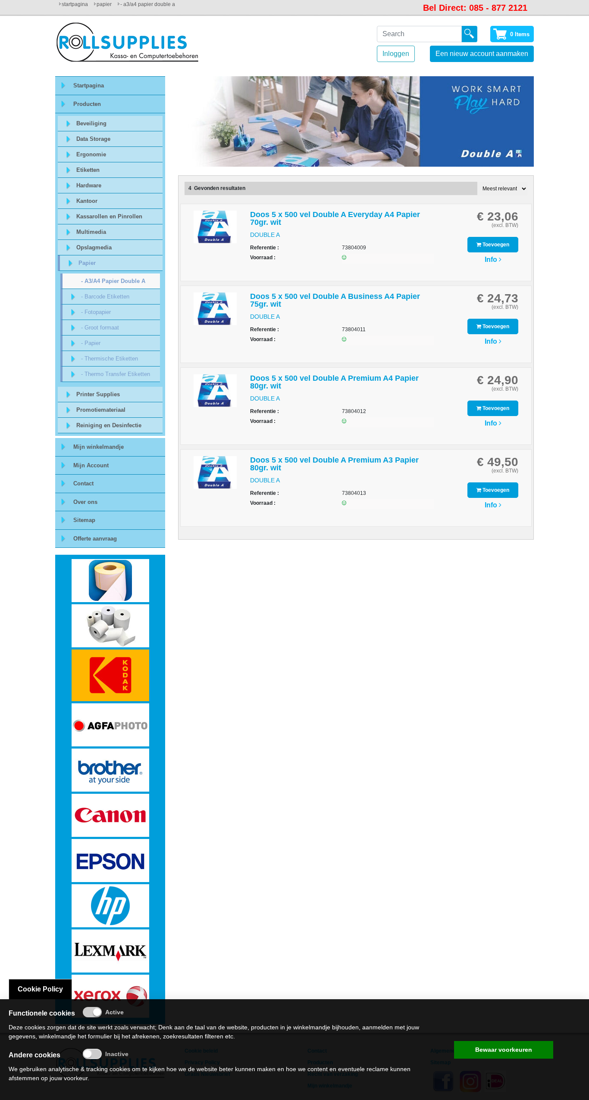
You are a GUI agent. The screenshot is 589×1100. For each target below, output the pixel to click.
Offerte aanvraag (95, 538)
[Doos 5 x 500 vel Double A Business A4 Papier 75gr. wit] (215, 313)
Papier (104, 4)
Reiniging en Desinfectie (108, 425)
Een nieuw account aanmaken (481, 53)
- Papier (90, 343)
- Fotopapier (96, 312)
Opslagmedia (94, 247)
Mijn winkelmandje (98, 447)
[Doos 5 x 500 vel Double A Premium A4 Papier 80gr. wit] (215, 395)
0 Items (519, 34)
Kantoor (86, 201)
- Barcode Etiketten (105, 296)
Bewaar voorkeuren (503, 1049)
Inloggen (395, 53)
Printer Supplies (98, 394)
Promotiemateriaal (100, 410)
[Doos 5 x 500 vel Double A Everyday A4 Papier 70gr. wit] (215, 231)
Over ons (85, 502)
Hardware (88, 185)
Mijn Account (91, 465)
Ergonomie (91, 154)
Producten (87, 104)
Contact (83, 483)
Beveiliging (91, 123)
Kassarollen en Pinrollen (109, 216)
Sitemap (84, 520)
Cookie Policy (40, 989)
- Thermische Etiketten (109, 358)
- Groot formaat (100, 327)
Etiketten (88, 170)
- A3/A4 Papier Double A (113, 281)
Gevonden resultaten (219, 188)
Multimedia (91, 232)
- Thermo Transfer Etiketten (115, 374)
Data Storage (93, 139)
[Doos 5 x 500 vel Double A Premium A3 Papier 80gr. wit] (215, 476)
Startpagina (75, 4)
